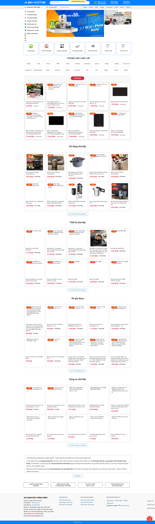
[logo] (35, 2)
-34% (29, 113)
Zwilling (116, 63)
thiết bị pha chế (31, 24)
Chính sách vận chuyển (87, 504)
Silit (96, 70)
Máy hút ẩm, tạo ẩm (33, 30)
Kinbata (78, 63)
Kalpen (126, 70)
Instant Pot (28, 70)
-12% (93, 84)
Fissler (91, 7)
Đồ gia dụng (30, 11)
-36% (50, 113)
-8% (51, 262)
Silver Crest (126, 63)
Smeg (85, 7)
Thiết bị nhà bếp (32, 14)
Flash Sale (77, 78)
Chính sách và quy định (65, 504)
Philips (102, 7)
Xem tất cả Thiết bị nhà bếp (77, 290)
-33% (29, 155)
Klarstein (57, 70)
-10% (29, 262)
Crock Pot (77, 70)
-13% (50, 84)
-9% (51, 231)
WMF (96, 7)
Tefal (38, 63)
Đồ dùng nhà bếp (32, 18)
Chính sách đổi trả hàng (87, 500)
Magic (106, 70)
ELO (87, 70)
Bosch (122, 7)
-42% (114, 84)
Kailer (116, 7)
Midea (107, 63)
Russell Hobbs (38, 70)
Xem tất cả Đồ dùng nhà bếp (77, 214)
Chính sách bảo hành (87, 502)
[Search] (87, 2)
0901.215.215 (36, 503)
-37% (114, 113)
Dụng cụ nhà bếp (32, 21)
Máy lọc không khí (32, 33)
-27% (29, 84)
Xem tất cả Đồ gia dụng (77, 371)
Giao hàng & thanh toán (66, 502)
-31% (72, 84)
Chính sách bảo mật (65, 500)
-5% (29, 307)
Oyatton (97, 63)
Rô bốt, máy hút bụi (32, 27)
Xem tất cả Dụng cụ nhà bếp (77, 445)
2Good (67, 70)
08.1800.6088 (36, 505)
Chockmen (109, 7)
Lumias (116, 70)
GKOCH (128, 7)
